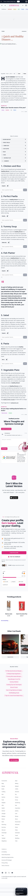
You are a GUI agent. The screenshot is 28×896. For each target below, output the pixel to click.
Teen (3, 835)
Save (19, 73)
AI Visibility (4, 851)
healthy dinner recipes (9, 399)
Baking (16, 783)
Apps (16, 780)
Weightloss (4, 841)
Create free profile (14, 552)
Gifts (3, 805)
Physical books (4, 413)
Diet (19, 9)
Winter (15, 110)
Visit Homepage (14, 760)
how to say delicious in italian (14, 690)
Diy (16, 794)
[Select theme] (22, 5)
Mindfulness (4, 9)
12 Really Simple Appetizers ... (14, 673)
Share (24, 73)
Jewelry (16, 810)
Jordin (3, 73)
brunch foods (14, 687)
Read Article (13, 657)
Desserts (17, 791)
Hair (16, 805)
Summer (7, 110)
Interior (14, 9)
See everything (5, 620)
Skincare (4, 830)
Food (3, 799)
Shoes (16, 827)
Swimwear (10, 9)
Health (3, 808)
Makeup (3, 816)
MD (14, 73)
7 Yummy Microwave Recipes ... (14, 676)
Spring (3, 110)
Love (16, 813)
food (3, 31)
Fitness (16, 797)
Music (16, 819)
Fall (11, 110)
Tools (16, 841)
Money (16, 816)
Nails (3, 821)
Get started (22, 584)
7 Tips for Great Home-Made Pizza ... (14, 695)
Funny (16, 799)
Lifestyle (3, 813)
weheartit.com (14, 403)
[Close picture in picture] (16, 889)
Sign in (3, 561)
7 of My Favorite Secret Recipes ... (14, 671)
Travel (16, 835)
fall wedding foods (14, 693)
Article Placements (6, 854)
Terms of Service (5, 865)
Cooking (3, 791)
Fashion (3, 797)
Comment (4, 448)
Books (3, 789)
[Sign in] (26, 5)
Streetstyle (4, 832)
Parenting (4, 824)
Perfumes (17, 824)
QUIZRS (26, 111)
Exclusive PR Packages (7, 860)
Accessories (4, 780)
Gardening (17, 802)
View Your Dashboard (15, 556)
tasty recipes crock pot (14, 679)
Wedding (17, 838)
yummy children (14, 682)
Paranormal (17, 821)
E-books (10, 413)
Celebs (16, 789)
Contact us (4, 849)
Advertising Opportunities (8, 857)
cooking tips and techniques (14, 684)
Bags (3, 783)
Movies (3, 819)
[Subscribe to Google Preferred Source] (9, 457)
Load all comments (6, 429)
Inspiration (17, 808)
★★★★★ (24, 31)
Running (4, 827)
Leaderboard (5, 584)
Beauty (3, 786)
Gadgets (3, 802)
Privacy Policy (5, 862)
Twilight (22, 9)
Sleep (16, 830)
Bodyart (17, 786)
